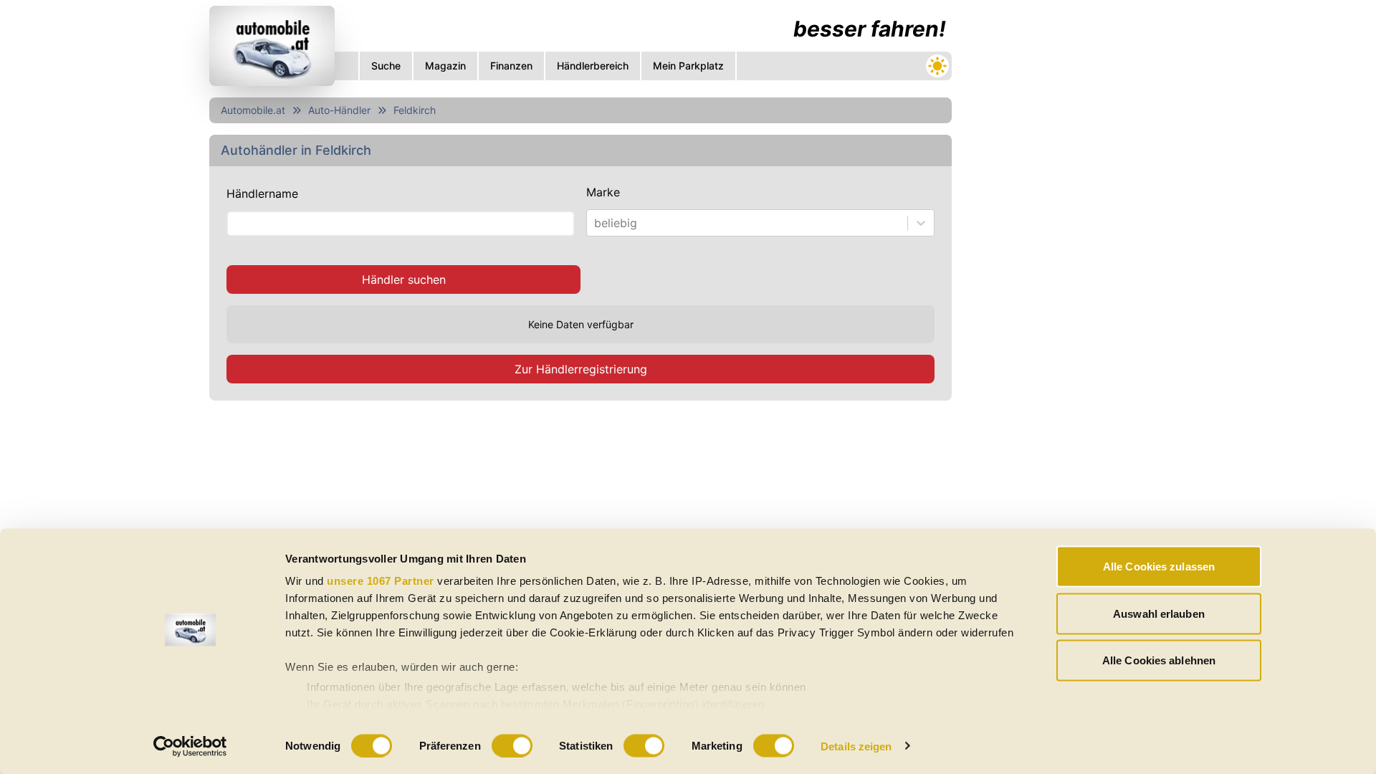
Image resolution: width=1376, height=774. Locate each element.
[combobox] (596, 222)
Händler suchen (404, 279)
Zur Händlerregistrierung (581, 369)
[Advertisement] (580, 515)
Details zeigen (856, 746)
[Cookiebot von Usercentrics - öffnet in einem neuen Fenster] (190, 746)
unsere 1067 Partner (380, 581)
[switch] (512, 745)
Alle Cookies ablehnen (1158, 660)
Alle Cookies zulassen (1159, 566)
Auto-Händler (339, 110)
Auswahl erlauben (1159, 613)
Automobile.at (253, 110)
